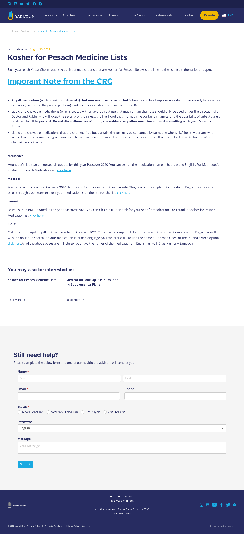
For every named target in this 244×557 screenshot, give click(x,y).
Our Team (70, 15)
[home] (21, 15)
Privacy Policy (33, 526)
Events (114, 15)
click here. (124, 193)
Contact (189, 15)
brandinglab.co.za (227, 526)
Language (25, 421)
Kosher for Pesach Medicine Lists (56, 31)
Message (24, 438)
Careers (86, 526)
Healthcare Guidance (19, 31)
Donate (209, 15)
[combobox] (122, 428)
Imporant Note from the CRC (60, 81)
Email (29, 389)
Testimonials (163, 15)
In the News (136, 15)
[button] (49, 15)
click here (64, 170)
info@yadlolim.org (122, 500)
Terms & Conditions (54, 526)
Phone (129, 389)
